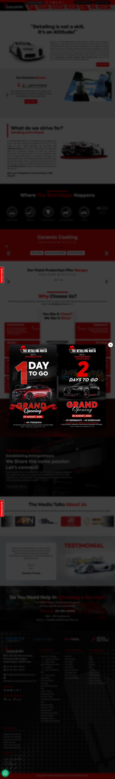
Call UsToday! (2, 510)
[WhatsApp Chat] (5, 773)
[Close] (110, 344)
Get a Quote (2, 276)
